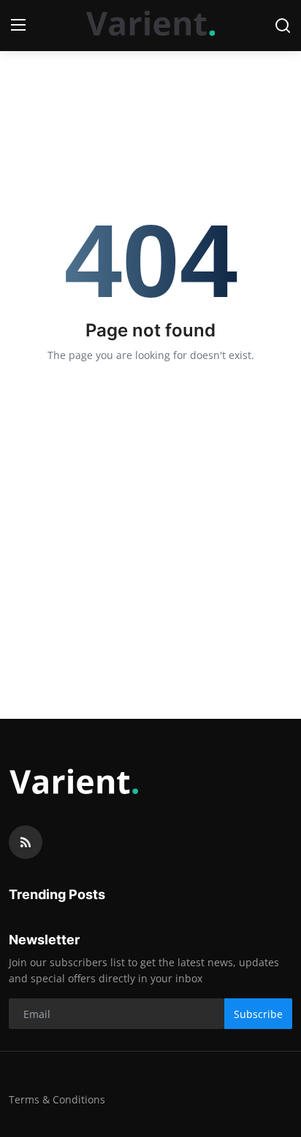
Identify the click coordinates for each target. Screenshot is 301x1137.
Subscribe (258, 1014)
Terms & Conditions (57, 1099)
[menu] (18, 25)
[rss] (25, 842)
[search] (282, 25)
